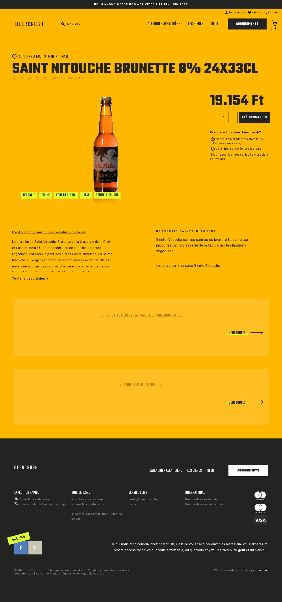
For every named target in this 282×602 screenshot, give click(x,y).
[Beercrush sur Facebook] (21, 547)
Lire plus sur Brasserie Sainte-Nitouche (188, 265)
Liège (86, 195)
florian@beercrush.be (143, 499)
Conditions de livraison (29, 573)
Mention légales (61, 573)
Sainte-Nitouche (107, 195)
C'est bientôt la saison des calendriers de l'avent (49, 232)
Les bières (196, 24)
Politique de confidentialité (65, 570)
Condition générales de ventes (108, 570)
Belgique (29, 195)
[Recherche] (62, 24)
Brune (46, 195)
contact (133, 504)
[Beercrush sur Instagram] (35, 547)
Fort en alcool (66, 195)
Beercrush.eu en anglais (201, 499)
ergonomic (260, 570)
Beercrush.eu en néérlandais (204, 504)
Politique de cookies (90, 573)
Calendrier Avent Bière (163, 24)
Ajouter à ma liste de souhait (44, 56)
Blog (214, 24)
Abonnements (247, 23)
